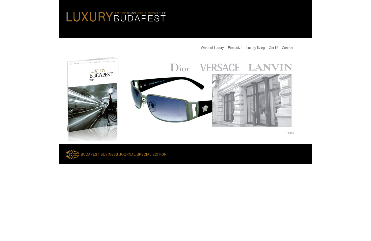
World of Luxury (212, 48)
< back (290, 132)
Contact (287, 48)
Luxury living (255, 48)
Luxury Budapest (113, 12)
